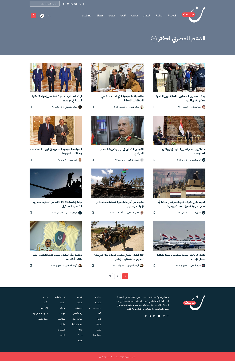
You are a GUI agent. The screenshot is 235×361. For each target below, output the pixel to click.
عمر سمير (73, 160)
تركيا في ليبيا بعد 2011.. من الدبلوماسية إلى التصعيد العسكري (57, 204)
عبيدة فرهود (133, 160)
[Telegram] (68, 3)
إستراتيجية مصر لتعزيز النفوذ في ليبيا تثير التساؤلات (183, 151)
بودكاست (86, 16)
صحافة (79, 302)
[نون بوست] (193, 16)
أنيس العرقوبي (133, 265)
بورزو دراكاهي (133, 212)
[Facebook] (84, 3)
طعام (80, 329)
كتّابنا (46, 302)
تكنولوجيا (97, 335)
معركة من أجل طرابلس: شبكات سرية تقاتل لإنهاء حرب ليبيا (120, 204)
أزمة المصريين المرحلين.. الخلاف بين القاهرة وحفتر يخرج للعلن (180, 98)
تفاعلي (62, 324)
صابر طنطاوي (71, 107)
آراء (99, 313)
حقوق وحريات (95, 308)
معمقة (99, 16)
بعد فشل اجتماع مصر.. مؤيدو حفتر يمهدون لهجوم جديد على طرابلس (119, 257)
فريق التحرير (195, 160)
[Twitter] (80, 3)
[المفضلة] (34, 15)
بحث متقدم (43, 318)
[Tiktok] (64, 3)
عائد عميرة (134, 107)
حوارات (62, 313)
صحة (80, 335)
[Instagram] (72, 3)
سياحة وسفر (77, 318)
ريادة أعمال (77, 313)
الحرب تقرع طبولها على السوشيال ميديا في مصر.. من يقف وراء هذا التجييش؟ (181, 204)
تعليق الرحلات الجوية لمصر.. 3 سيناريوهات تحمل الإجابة (181, 257)
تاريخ (99, 318)
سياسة (159, 16)
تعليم (99, 329)
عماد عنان (196, 107)
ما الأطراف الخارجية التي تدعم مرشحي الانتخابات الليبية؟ (122, 98)
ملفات (111, 16)
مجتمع (134, 16)
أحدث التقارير (60, 297)
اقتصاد (146, 16)
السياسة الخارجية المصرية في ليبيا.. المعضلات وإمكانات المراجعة (56, 151)
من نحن (44, 297)
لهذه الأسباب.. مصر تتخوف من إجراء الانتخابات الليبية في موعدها (56, 98)
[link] (154, 38)
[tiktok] (146, 316)
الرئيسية (172, 16)
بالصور (62, 335)
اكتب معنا (44, 308)
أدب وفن (78, 308)
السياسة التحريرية (40, 313)
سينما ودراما (77, 324)
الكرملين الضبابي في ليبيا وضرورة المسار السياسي (122, 151)
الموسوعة (61, 329)
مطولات (62, 308)
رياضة (98, 324)
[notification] (49, 16)
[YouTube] (76, 3)
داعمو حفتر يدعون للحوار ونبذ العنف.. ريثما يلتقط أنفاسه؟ (57, 257)
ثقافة (122, 16)
